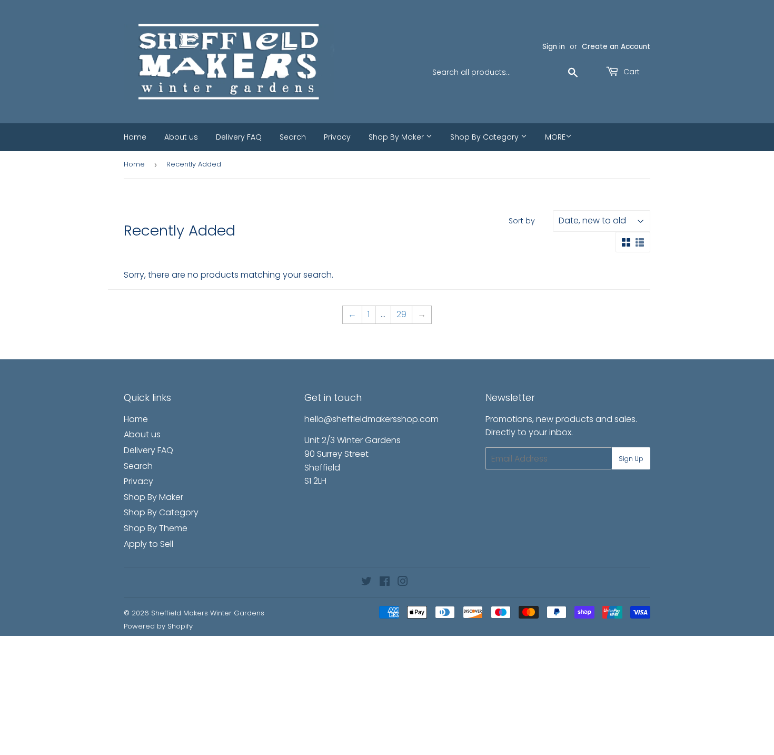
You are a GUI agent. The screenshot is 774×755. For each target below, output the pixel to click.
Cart (630, 71)
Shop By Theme (155, 528)
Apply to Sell (148, 544)
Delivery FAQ (239, 137)
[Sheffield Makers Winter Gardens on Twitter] (366, 582)
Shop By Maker (397, 137)
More (555, 137)
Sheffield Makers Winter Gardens (207, 613)
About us (181, 137)
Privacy (337, 137)
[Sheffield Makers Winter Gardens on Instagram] (403, 582)
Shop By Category (485, 137)
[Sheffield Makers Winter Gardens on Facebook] (384, 582)
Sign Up (631, 458)
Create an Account (616, 47)
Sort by (522, 220)
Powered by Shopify (158, 626)
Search (293, 137)
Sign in (553, 47)
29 (401, 314)
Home (135, 137)
